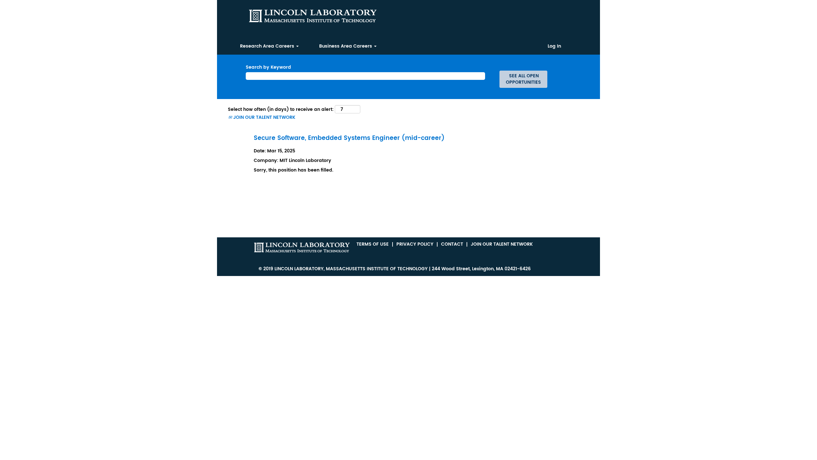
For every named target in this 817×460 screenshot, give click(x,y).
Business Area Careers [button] (346, 46)
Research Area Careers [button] (268, 46)
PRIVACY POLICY (414, 244)
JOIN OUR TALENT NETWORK (263, 117)
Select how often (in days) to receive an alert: (281, 109)
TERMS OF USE (372, 244)
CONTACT (452, 244)
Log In (554, 46)
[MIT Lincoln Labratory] (302, 247)
